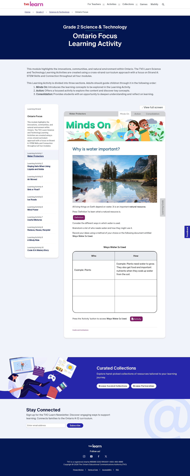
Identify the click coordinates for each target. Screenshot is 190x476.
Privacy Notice (78, 470)
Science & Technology (59, 12)
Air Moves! (32, 179)
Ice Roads (32, 199)
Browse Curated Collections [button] (113, 386)
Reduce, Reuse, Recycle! (38, 230)
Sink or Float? (33, 189)
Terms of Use (93, 470)
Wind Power (32, 210)
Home (27, 12)
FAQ (117, 470)
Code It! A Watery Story (38, 250)
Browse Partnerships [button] (143, 386)
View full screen (152, 107)
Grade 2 (40, 12)
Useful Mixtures (34, 220)
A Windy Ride (33, 240)
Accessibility (106, 470)
